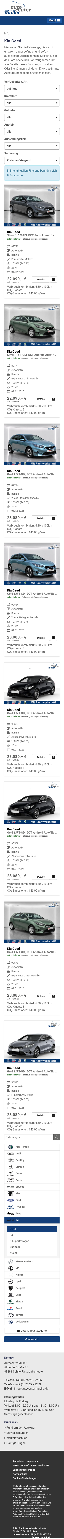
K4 (11, 1235)
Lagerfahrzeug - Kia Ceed (32, 241)
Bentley (19, 1160)
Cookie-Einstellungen (25, 1478)
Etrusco (19, 1186)
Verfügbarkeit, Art (15, 81)
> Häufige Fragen (15, 1443)
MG (17, 1268)
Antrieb (9, 124)
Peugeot (20, 1288)
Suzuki (19, 1308)
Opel (18, 1281)
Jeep (18, 1213)
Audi (18, 1153)
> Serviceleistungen (16, 1432)
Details (41, 279)
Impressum (33, 1461)
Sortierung (11, 153)
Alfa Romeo (22, 1146)
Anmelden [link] (33, 1339)
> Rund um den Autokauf (19, 1427)
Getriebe (9, 110)
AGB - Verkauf (21, 1465)
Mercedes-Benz (24, 1261)
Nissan (19, 1274)
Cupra (18, 1173)
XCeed (13, 1253)
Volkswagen (22, 1321)
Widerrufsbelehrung (24, 1469)
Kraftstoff (10, 96)
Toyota (19, 1314)
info (6, 33)
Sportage (15, 1246)
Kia (17, 1220)
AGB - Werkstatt (40, 1465)
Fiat (17, 1193)
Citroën (19, 1166)
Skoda (19, 1301)
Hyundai (20, 1206)
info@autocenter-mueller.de (31, 1388)
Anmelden (18, 1461)
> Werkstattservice (15, 1438)
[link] (53, 279)
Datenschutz (20, 1474)
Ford (18, 1200)
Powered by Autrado (41, 1537)
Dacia (18, 1180)
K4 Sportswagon (19, 1241)
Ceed (13, 1229)
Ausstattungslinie (15, 139)
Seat (18, 1294)
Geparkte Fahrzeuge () (34, 1330)
